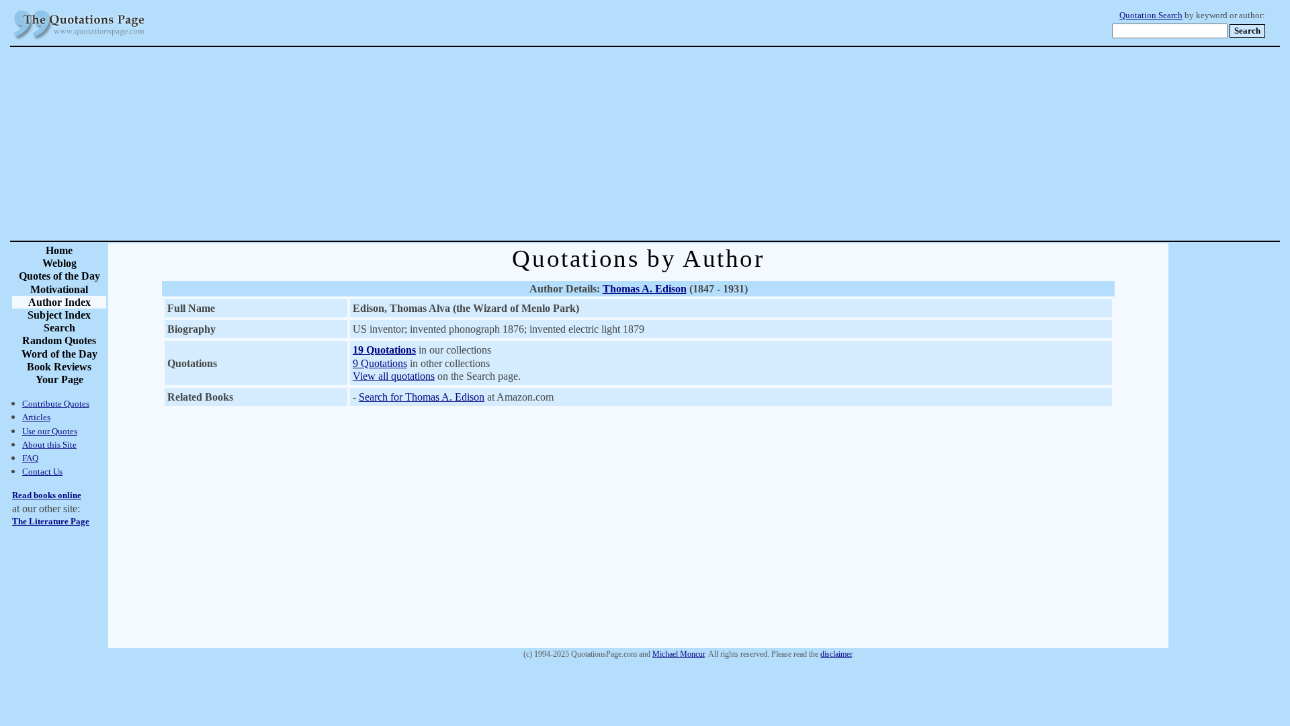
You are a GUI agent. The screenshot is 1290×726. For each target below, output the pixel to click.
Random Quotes (59, 340)
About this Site (49, 445)
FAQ (30, 458)
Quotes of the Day (59, 276)
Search (59, 327)
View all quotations (394, 376)
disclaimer (836, 654)
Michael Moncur (678, 654)
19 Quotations (384, 350)
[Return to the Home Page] (79, 40)
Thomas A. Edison (645, 288)
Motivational (59, 289)
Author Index (59, 302)
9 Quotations (380, 363)
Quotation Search (1150, 15)
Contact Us (42, 472)
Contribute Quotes (55, 404)
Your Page (59, 379)
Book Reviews (59, 366)
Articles (36, 417)
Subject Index (59, 315)
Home (59, 250)
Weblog (59, 263)
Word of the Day (59, 354)
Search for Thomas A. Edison (421, 397)
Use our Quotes (49, 431)
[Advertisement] (692, 144)
